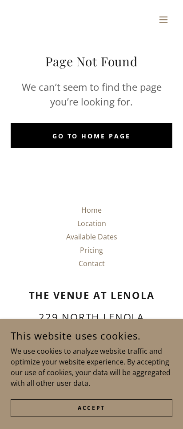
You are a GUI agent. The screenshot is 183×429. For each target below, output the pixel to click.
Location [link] (91, 223)
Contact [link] (92, 263)
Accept (91, 408)
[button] (163, 19)
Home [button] (91, 210)
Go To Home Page (91, 136)
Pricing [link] (91, 250)
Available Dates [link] (91, 237)
